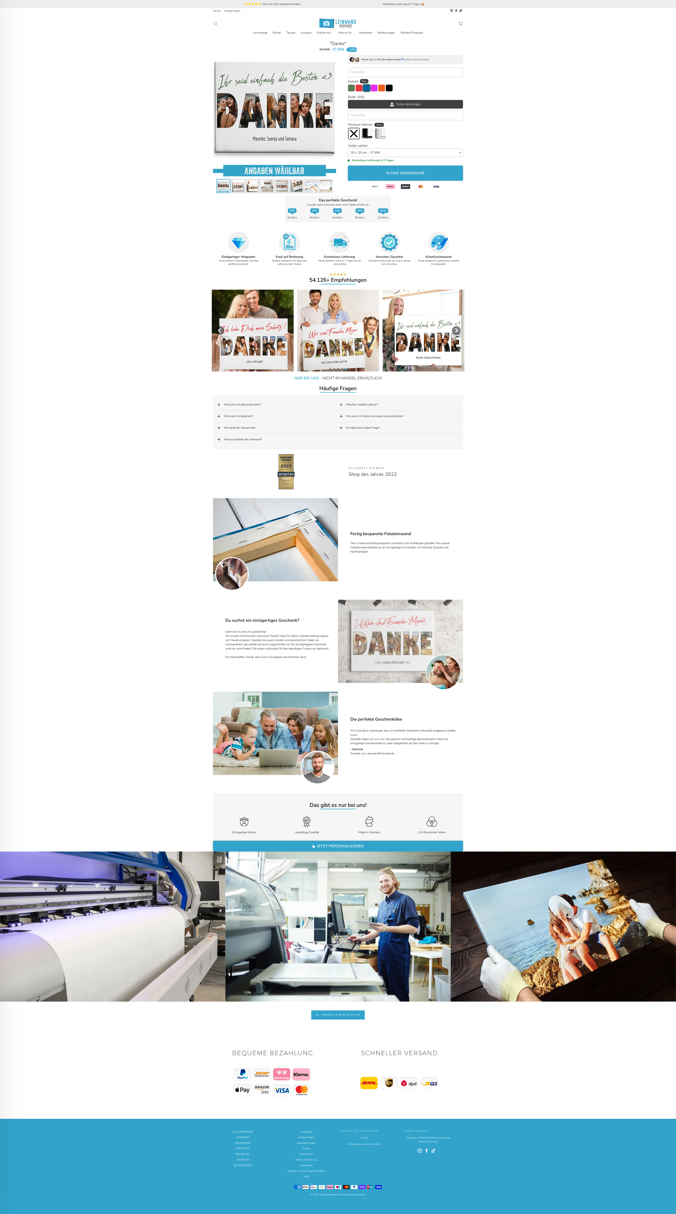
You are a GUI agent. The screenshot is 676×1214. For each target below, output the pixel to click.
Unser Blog (306, 1131)
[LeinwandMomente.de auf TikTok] (433, 1151)
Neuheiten (366, 33)
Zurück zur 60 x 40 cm (340, 1014)
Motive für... (346, 33)
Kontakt (306, 1148)
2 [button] (334, 369)
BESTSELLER (243, 1154)
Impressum (306, 1165)
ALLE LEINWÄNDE (243, 1131)
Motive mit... (325, 33)
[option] (272, 4)
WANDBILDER (243, 1143)
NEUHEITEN (242, 1137)
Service (217, 10)
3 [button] (338, 369)
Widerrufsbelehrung (306, 1159)
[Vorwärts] (458, 641)
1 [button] (330, 369)
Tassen (290, 33)
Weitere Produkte (411, 33)
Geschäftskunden (306, 1143)
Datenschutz (306, 1154)
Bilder (356, 97)
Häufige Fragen (232, 10)
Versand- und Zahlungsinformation (306, 1171)
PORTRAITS (242, 1148)
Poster (277, 33)
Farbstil (357, 81)
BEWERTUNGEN (243, 1165)
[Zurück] (342, 641)
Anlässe (306, 33)
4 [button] (342, 369)
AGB (306, 1176)
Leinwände (260, 33)
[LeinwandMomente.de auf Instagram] (420, 1151)
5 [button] (345, 369)
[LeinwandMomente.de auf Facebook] (426, 1151)
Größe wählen (358, 146)
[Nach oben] (274, 1074)
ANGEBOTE (242, 1159)
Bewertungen (386, 33)
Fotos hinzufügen (409, 104)
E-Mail (364, 1137)
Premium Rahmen (365, 124)
